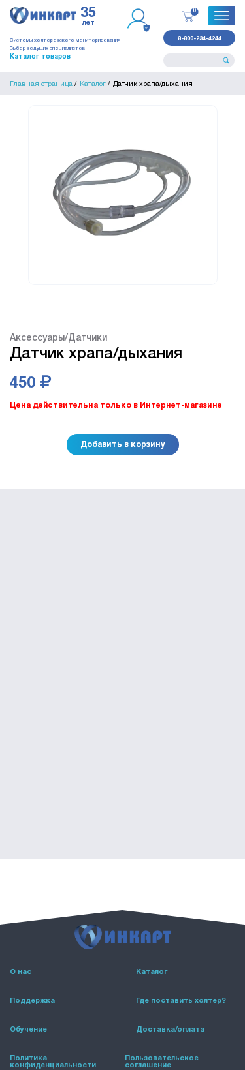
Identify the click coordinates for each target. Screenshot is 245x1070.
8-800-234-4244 (199, 38)
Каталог (151, 972)
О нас (20, 972)
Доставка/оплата (170, 1029)
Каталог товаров (40, 56)
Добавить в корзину (122, 443)
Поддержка (32, 1001)
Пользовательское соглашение (162, 1062)
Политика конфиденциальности (53, 1062)
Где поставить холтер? (181, 1001)
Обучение (28, 1029)
